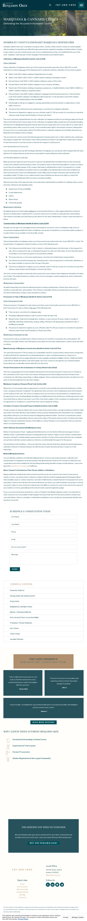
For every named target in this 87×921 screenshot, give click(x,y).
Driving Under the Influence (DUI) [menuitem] (22, 596)
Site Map (22, 895)
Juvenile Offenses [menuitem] (16, 639)
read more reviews (43, 722)
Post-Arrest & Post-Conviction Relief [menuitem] (24, 618)
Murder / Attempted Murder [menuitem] (20, 612)
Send (15, 569)
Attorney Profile (22, 889)
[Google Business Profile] (57, 885)
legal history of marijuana (19, 466)
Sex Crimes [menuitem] (14, 628)
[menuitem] (22, 884)
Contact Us (22, 897)
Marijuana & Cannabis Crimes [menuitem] (21, 607)
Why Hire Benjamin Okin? (43, 843)
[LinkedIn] (53, 885)
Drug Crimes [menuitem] (14, 601)
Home (22, 884)
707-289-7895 (66, 5)
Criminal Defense (22, 892)
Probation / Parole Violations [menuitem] (21, 623)
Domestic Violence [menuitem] (17, 590)
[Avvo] (62, 885)
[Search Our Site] (50, 5)
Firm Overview (22, 887)
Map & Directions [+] (53, 875)
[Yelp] (48, 885)
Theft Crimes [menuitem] (15, 634)
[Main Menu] (81, 5)
